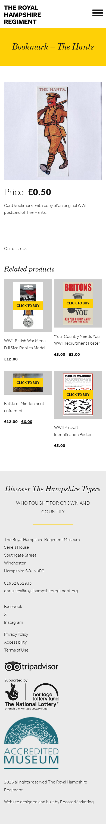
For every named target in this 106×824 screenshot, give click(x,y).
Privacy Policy (16, 634)
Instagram (13, 622)
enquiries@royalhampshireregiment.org (41, 590)
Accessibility (15, 642)
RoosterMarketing (77, 801)
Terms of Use (16, 650)
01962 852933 (18, 583)
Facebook (13, 606)
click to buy (28, 305)
